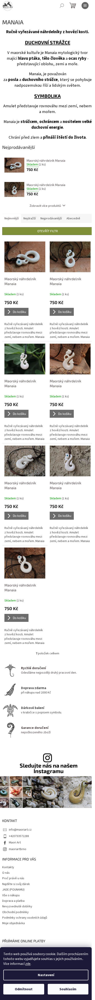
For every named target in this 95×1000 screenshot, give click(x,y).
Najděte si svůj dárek (16, 884)
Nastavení (46, 975)
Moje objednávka (13, 923)
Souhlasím (67, 989)
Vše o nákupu (11, 895)
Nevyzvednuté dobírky (17, 906)
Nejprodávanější (51, 218)
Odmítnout (23, 989)
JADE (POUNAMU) (13, 889)
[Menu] (85, 5)
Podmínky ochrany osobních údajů (24, 918)
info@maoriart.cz (20, 830)
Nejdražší (29, 218)
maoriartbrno (17, 849)
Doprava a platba (13, 901)
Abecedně (73, 218)
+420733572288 (19, 836)
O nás (6, 873)
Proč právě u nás (13, 878)
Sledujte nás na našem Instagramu (49, 768)
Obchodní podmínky (15, 912)
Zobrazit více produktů (45, 205)
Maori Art (15, 842)
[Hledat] (61, 5)
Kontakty (8, 867)
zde (27, 963)
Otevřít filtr (47, 231)
